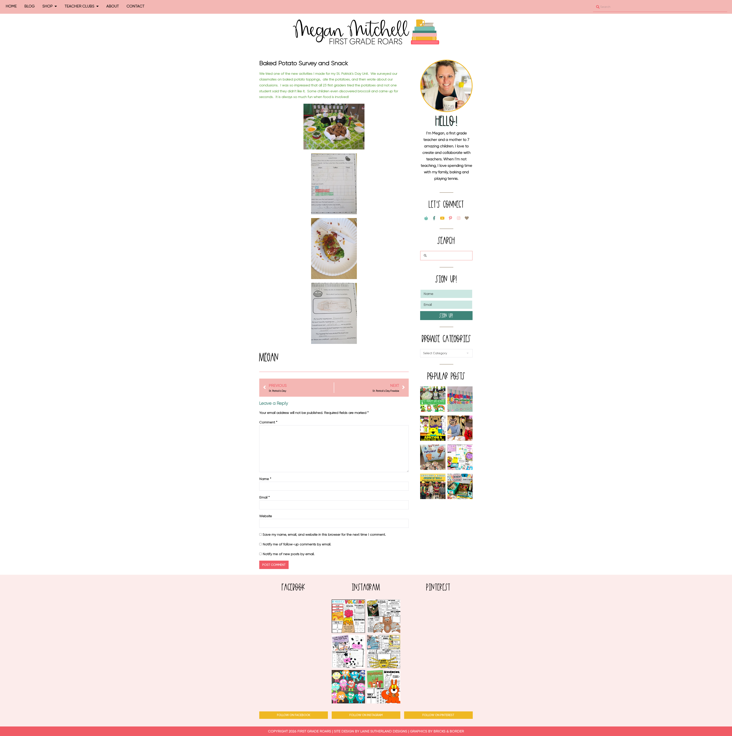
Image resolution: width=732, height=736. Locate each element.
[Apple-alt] (426, 218)
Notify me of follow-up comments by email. (297, 544)
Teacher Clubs (79, 6)
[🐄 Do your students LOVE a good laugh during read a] (348, 651)
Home (11, 6)
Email (264, 497)
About (112, 6)
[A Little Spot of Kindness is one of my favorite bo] (348, 686)
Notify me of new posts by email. (289, 554)
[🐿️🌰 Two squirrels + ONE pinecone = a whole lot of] (383, 686)
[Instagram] (458, 218)
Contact (135, 6)
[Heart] (466, 218)
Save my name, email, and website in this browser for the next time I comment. (324, 534)
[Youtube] (442, 218)
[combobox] (660, 7)
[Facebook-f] (434, 218)
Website (265, 516)
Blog (29, 6)
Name (265, 479)
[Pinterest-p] (450, 218)
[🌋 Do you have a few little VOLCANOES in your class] (348, 616)
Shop (47, 6)
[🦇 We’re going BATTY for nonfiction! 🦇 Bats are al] (383, 616)
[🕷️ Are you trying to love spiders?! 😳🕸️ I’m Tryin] (383, 651)
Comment (268, 422)
